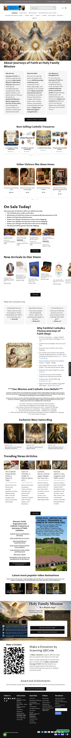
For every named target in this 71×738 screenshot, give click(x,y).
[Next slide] (67, 589)
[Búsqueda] (54, 8)
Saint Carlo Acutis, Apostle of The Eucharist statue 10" (48, 238)
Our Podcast (32, 710)
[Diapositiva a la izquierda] (32, 290)
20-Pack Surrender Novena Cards (11, 188)
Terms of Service (46, 702)
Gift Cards (19, 702)
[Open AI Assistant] (67, 734)
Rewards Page (32, 722)
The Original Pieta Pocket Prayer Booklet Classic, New (33, 280)
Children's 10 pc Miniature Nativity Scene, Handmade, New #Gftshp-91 (46, 275)
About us (19, 698)
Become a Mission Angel (47, 627)
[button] (48, 13)
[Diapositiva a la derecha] (38, 290)
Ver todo (35, 251)
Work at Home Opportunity (45, 710)
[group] (22, 240)
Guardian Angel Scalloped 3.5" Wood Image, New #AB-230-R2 (9, 280)
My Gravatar (20, 719)
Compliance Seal (33, 719)
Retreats (31, 712)
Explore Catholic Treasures (35, 119)
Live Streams (20, 709)
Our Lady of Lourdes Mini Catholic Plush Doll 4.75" (58, 281)
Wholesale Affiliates (47, 706)
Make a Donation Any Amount (47, 632)
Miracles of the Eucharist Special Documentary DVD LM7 (60, 189)
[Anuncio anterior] (4, 1)
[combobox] (43, 8)
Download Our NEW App (35, 700)
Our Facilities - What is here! (22, 705)
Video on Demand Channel (21, 707)
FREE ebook (19, 711)
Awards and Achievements (35, 689)
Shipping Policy (46, 704)
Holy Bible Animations (34, 708)
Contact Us (32, 698)
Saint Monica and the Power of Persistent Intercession (13, 447)
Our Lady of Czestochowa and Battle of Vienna (34, 447)
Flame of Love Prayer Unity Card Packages (27, 188)
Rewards (42, 372)
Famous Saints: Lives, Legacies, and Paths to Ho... (59, 475)
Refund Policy (45, 698)
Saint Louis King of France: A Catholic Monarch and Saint (55, 447)
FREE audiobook (20, 713)
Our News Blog (32, 702)
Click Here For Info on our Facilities (20, 563)
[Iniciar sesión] (62, 8)
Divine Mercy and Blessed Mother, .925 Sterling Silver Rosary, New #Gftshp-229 (21, 276)
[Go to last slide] (4, 589)
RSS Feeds (31, 721)
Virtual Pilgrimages (21, 717)
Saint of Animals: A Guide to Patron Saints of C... (27, 476)
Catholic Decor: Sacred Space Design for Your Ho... (43, 475)
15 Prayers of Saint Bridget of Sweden (8, 238)
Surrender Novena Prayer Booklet (43, 188)
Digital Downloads (54, 386)
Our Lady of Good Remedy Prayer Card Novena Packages (34, 238)
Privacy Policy (45, 700)
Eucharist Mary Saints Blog (34, 704)
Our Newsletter (33, 706)
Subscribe (58, 713)
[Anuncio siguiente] (46, 1)
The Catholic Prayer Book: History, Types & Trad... (10, 476)
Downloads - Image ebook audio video (21, 715)
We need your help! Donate (21, 701)
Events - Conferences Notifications (34, 714)
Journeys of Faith (15, 732)
